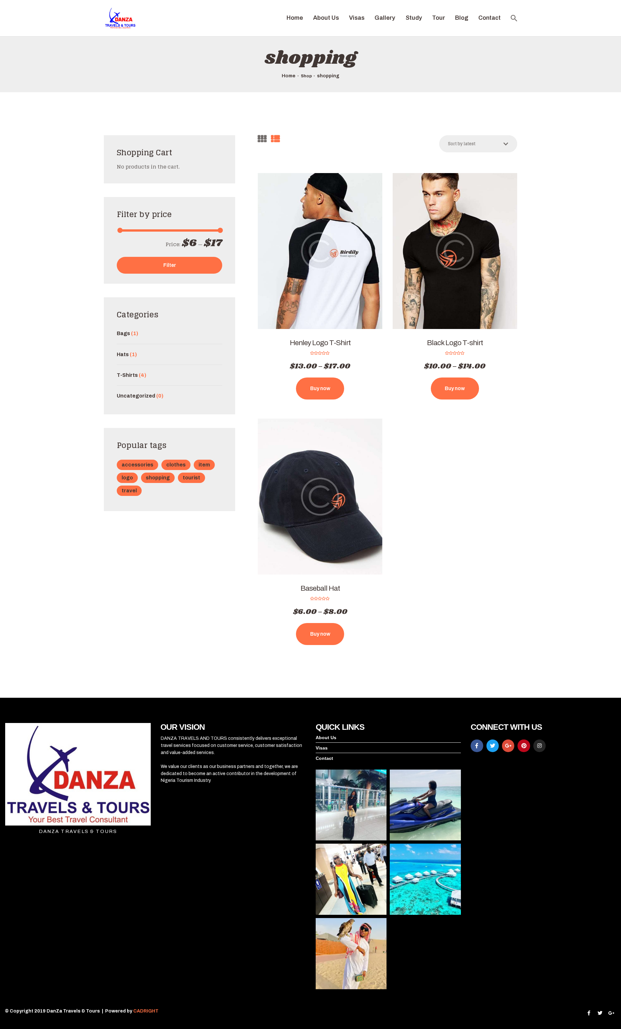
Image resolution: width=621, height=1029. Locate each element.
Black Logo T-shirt (455, 343)
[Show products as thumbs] (262, 139)
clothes (176, 464)
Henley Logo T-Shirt (320, 343)
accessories (137, 464)
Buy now (320, 388)
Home (288, 75)
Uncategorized (136, 396)
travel (129, 490)
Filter (169, 265)
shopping (158, 477)
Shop (306, 76)
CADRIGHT (146, 1011)
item (204, 464)
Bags (123, 333)
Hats (123, 354)
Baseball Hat (320, 588)
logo (127, 477)
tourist (191, 477)
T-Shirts (127, 375)
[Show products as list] (275, 139)
